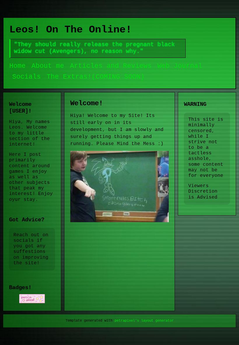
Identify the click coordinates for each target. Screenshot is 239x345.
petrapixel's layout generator (144, 321)
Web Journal (179, 66)
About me (47, 66)
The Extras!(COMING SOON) (96, 77)
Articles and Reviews (111, 66)
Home (17, 66)
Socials (26, 77)
